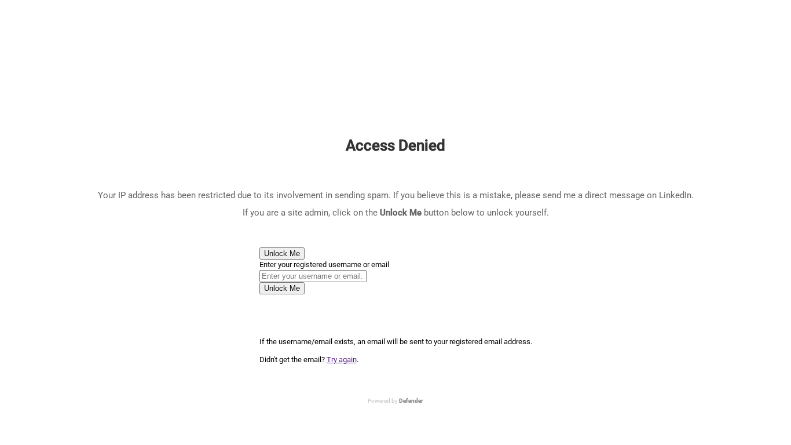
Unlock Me (282, 253)
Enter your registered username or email (324, 264)
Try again (342, 359)
